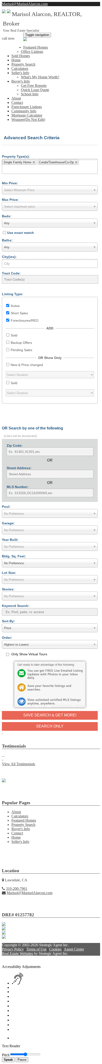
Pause (22, 1059)
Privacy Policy (13, 949)
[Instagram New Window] (94, 8)
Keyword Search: (15, 606)
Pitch (5, 1055)
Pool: (6, 507)
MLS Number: (17, 487)
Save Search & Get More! (49, 715)
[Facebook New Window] (85, 8)
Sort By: (8, 621)
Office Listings (32, 52)
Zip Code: (15, 445)
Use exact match (20, 233)
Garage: (8, 523)
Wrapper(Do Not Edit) (28, 120)
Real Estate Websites (17, 953)
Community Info (23, 111)
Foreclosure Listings (26, 107)
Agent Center (74, 949)
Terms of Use (36, 949)
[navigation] (51, 1000)
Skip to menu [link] (64, 958)
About (16, 98)
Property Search (23, 64)
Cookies (55, 949)
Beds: (6, 216)
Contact (17, 103)
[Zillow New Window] (98, 8)
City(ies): (9, 257)
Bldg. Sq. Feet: (14, 556)
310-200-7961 (12, 46)
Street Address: (19, 468)
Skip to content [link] (41, 958)
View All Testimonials (18, 764)
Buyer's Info (20, 81)
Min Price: (10, 183)
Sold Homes (20, 56)
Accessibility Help (15, 958)
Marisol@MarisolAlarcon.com (25, 4)
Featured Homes (35, 47)
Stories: (8, 589)
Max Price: (10, 200)
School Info (29, 94)
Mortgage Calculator (26, 115)
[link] (14, 962)
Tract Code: (11, 273)
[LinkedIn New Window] (89, 8)
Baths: (7, 240)
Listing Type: (12, 294)
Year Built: (10, 540)
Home (16, 60)
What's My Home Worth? (40, 77)
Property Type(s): (16, 156)
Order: (7, 637)
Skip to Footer (85, 958)
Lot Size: (9, 573)
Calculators (19, 69)
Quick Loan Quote (35, 90)
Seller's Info (20, 73)
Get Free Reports (33, 86)
